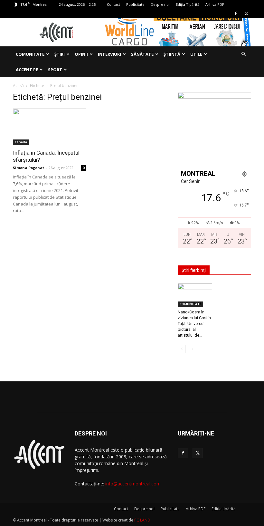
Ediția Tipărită (187, 4)
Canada (21, 142)
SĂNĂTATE (142, 54)
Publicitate (135, 4)
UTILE (196, 54)
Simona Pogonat (28, 167)
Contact (113, 4)
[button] (243, 54)
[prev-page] (182, 349)
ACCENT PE (27, 69)
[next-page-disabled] (192, 349)
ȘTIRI (59, 54)
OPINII (81, 54)
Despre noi (160, 4)
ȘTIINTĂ (172, 54)
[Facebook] (235, 13)
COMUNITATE (30, 54)
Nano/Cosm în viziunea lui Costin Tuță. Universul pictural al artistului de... (194, 324)
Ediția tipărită (224, 509)
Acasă (18, 85)
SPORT (55, 69)
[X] (246, 13)
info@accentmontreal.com (133, 484)
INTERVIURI (109, 54)
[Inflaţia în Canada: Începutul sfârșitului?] (49, 127)
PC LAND (142, 520)
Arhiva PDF (214, 4)
